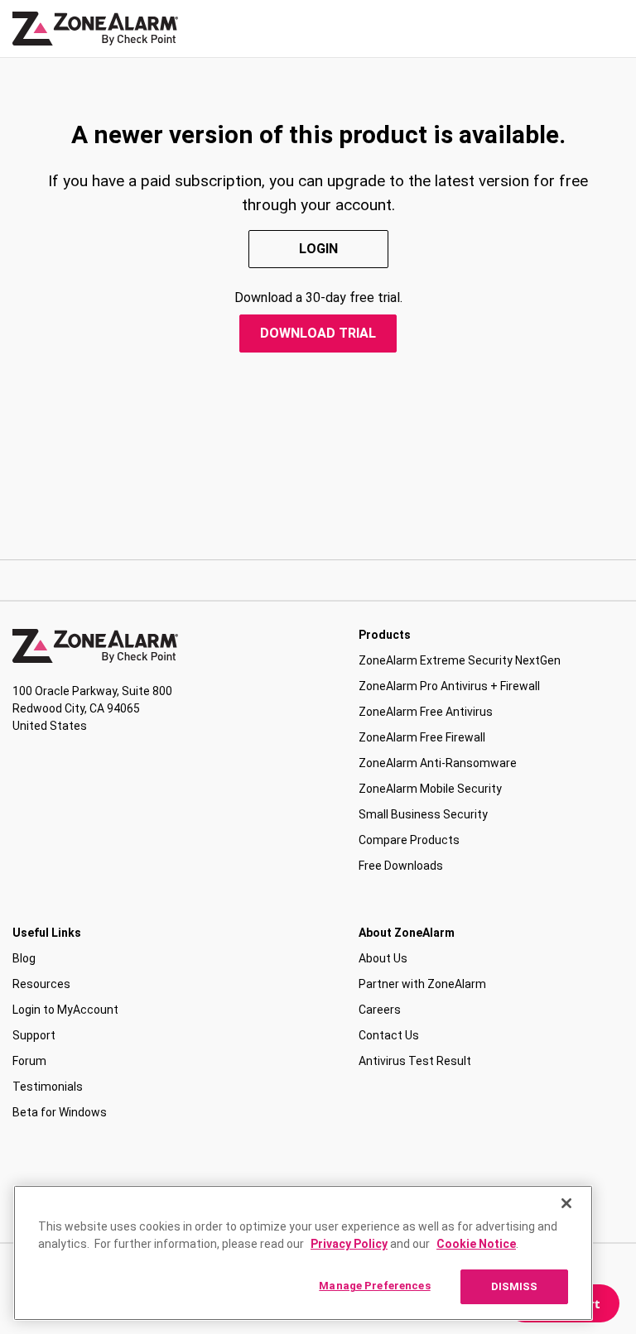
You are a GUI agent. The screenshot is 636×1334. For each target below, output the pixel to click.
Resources (41, 984)
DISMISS (514, 1286)
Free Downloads (401, 865)
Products (385, 634)
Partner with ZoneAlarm (422, 984)
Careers (380, 1009)
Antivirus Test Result (415, 1061)
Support (33, 1035)
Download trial (318, 333)
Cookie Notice (476, 1243)
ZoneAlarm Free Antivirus (426, 711)
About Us (383, 958)
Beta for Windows (59, 1112)
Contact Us (389, 1035)
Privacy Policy (349, 1243)
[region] (303, 1253)
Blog (24, 958)
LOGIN (318, 249)
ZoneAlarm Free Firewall (422, 737)
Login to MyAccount (65, 1009)
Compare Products (409, 840)
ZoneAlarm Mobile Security (430, 788)
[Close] (566, 1203)
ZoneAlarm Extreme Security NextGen (460, 660)
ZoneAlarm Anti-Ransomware (438, 763)
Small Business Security (423, 814)
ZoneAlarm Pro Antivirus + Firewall (449, 686)
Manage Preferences (374, 1285)
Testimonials (47, 1086)
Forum (29, 1061)
